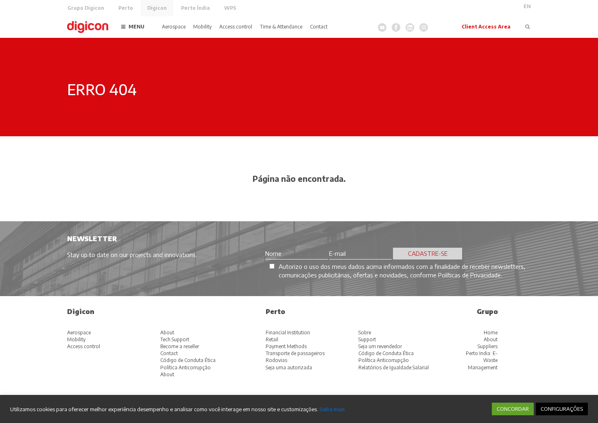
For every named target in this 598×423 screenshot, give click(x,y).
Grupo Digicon (86, 8)
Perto (125, 8)
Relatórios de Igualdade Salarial (393, 367)
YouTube (382, 27)
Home (491, 332)
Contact (318, 27)
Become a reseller (179, 346)
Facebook (396, 27)
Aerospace (174, 27)
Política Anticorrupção (185, 367)
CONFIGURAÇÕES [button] (562, 409)
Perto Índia (195, 8)
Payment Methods (286, 346)
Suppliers (488, 346)
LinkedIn (410, 27)
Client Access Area (486, 27)
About (167, 332)
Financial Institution (288, 332)
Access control (235, 27)
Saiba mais (332, 409)
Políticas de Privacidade (469, 275)
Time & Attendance (281, 27)
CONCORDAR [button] (513, 409)
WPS (230, 8)
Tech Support (174, 339)
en (527, 6)
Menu (136, 27)
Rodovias (276, 360)
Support (367, 339)
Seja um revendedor (380, 346)
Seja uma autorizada (289, 367)
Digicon (157, 8)
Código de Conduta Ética (188, 360)
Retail (272, 339)
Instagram (424, 27)
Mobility (202, 27)
